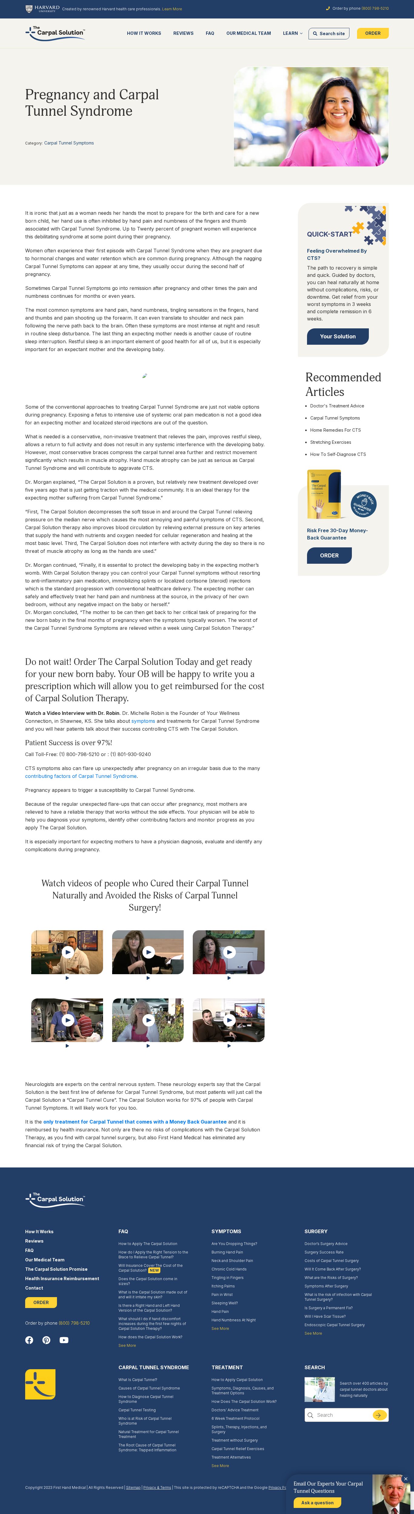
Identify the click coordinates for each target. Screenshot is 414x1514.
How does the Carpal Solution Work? (150, 1337)
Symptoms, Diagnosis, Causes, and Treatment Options (243, 1390)
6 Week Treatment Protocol (235, 1418)
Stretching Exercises (330, 442)
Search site (332, 33)
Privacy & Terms (157, 1487)
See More (127, 1345)
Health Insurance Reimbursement (62, 1278)
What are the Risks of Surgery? (331, 1277)
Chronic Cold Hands (229, 1269)
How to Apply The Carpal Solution (148, 1243)
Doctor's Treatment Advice (337, 405)
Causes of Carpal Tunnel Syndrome (149, 1388)
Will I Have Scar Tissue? (325, 1316)
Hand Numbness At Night (234, 1320)
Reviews (183, 33)
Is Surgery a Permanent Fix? (329, 1308)
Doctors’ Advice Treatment (235, 1410)
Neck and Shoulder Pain (232, 1260)
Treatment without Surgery (235, 1440)
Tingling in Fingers (228, 1277)
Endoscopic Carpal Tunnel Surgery (335, 1325)
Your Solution (338, 336)
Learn (290, 33)
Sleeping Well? (225, 1303)
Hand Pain (220, 1311)
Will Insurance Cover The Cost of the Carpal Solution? (151, 1268)
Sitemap (133, 1487)
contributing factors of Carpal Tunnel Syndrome (81, 776)
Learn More (172, 9)
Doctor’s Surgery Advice (326, 1243)
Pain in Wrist (222, 1294)
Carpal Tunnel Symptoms (69, 142)
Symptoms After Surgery (326, 1286)
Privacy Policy (281, 1487)
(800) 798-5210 (375, 8)
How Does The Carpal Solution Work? (244, 1401)
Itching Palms (223, 1286)
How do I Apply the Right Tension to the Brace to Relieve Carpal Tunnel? (153, 1254)
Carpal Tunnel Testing (137, 1410)
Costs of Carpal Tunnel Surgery (332, 1260)
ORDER (41, 1302)
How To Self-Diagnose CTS (338, 454)
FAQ (210, 33)
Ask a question (317, 1502)
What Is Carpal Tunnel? (138, 1379)
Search (383, 1417)
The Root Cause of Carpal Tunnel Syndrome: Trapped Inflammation (147, 1447)
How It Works (144, 33)
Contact (34, 1287)
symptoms (143, 721)
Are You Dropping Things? (234, 1243)
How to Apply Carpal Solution (237, 1379)
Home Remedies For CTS (335, 430)
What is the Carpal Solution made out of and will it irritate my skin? (153, 1294)
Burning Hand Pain (227, 1252)
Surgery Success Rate (324, 1252)
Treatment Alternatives (231, 1457)
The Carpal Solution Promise (56, 1269)
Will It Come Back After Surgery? (333, 1269)
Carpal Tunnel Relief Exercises (238, 1448)
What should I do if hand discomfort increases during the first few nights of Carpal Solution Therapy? (152, 1323)
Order (373, 33)
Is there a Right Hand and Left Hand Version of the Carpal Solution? (149, 1308)
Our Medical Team (248, 33)
